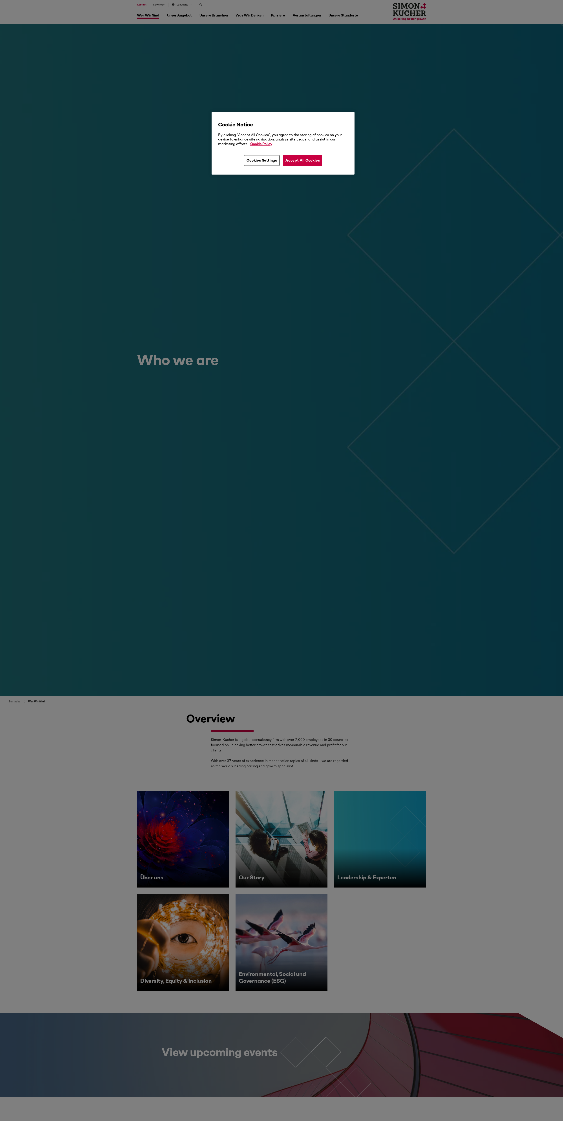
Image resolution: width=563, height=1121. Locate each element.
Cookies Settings (262, 160)
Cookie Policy (261, 144)
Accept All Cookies (302, 160)
